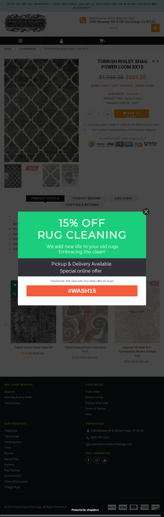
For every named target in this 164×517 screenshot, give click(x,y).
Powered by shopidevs (85, 509)
